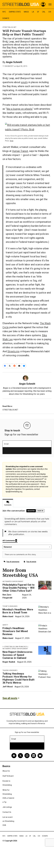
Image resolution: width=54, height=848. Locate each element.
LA (33, 12)
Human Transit (20, 151)
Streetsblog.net (9, 27)
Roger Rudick (9, 662)
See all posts (10, 698)
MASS (26, 12)
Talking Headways (10, 670)
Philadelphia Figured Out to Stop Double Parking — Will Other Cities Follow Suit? (19, 587)
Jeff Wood (8, 686)
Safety (5, 625)
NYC (4, 12)
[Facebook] (13, 755)
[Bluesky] (40, 755)
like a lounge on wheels (19, 108)
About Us (6, 771)
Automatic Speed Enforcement (15, 648)
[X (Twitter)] (20, 755)
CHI (49, 12)
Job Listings (7, 807)
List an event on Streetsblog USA (8, 821)
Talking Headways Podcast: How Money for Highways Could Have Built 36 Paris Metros (18, 678)
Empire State (15, 12)
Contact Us (7, 812)
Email (6, 444)
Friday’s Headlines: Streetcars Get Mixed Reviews (15, 631)
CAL (43, 12)
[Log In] (43, 4)
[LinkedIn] (33, 755)
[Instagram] (27, 755)
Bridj (11, 141)
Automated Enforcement (13, 581)
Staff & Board (8, 776)
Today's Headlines (10, 606)
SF (38, 12)
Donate (6, 18)
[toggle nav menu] (49, 4)
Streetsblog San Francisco (15, 646)
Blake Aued (8, 616)
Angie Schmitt (14, 62)
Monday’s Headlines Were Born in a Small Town (18, 611)
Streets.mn (13, 351)
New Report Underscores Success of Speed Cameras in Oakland (17, 654)
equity (24, 82)
